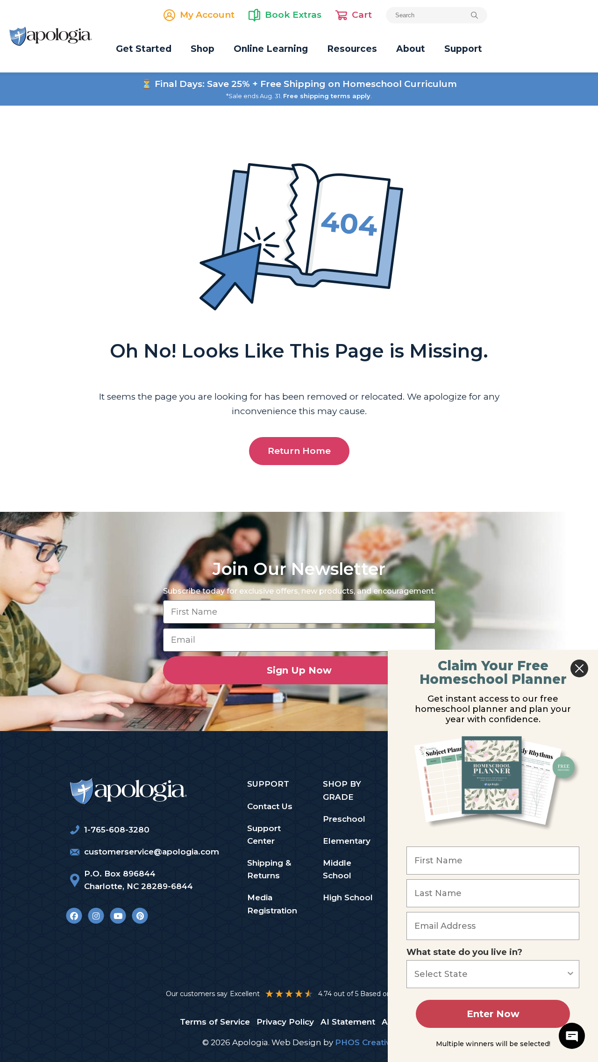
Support (463, 48)
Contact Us (269, 806)
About (410, 48)
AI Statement (347, 1021)
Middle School (337, 869)
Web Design (296, 1042)
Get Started (143, 48)
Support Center (264, 835)
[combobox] (490, 974)
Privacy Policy (285, 1021)
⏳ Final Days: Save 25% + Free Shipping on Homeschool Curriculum (299, 84)
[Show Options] (570, 974)
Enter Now (493, 1013)
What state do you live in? (464, 952)
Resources (352, 48)
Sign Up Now (299, 670)
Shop (202, 48)
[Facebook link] (74, 916)
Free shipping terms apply (326, 96)
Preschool (344, 819)
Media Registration (272, 904)
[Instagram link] (96, 916)
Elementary (346, 841)
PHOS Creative (365, 1042)
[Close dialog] (579, 668)
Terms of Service (215, 1021)
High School (348, 897)
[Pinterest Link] (140, 916)
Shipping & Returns (269, 869)
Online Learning (271, 48)
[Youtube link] (118, 916)
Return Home (299, 450)
